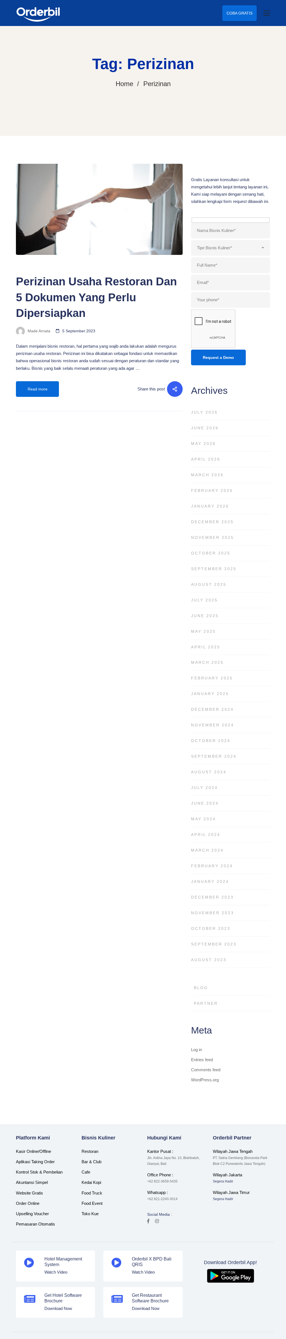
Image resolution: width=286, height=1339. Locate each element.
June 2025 (205, 615)
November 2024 (212, 725)
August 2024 (209, 772)
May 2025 (203, 631)
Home (124, 83)
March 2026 (207, 475)
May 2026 (203, 443)
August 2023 (209, 960)
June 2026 (205, 428)
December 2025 (212, 522)
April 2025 (205, 647)
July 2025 (204, 600)
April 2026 (205, 459)
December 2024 (212, 709)
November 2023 (212, 913)
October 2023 (210, 928)
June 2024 (205, 803)
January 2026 (210, 506)
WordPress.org (205, 1079)
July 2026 (204, 412)
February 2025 (212, 678)
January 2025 (210, 693)
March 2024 (207, 850)
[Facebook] (148, 1221)
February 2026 (212, 490)
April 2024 (205, 834)
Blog (22, 265)
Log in (196, 1049)
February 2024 (212, 866)
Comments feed (205, 1069)
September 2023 (214, 944)
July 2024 (204, 787)
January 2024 (210, 881)
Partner (206, 1003)
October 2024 (210, 740)
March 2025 (207, 662)
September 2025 (214, 569)
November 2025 (212, 537)
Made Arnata (38, 331)
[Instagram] (157, 1221)
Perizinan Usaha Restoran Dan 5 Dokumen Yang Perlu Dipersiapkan (96, 297)
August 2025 (209, 584)
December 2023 (212, 897)
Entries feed (202, 1059)
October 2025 (210, 553)
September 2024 (214, 756)
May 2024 (203, 819)
